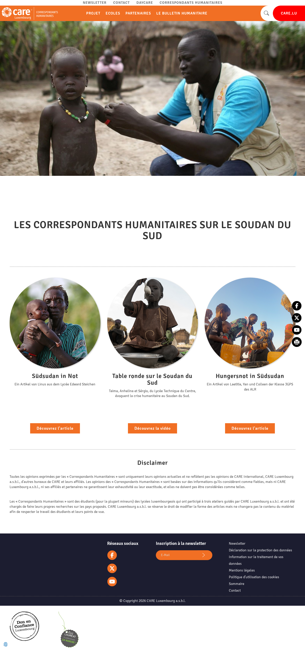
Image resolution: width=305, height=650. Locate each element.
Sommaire (236, 584)
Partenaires (138, 13)
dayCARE (144, 2)
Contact (121, 2)
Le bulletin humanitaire (181, 13)
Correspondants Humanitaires (191, 2)
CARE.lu (289, 13)
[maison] (29, 13)
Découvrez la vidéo (152, 428)
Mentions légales (242, 570)
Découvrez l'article (55, 428)
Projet (93, 13)
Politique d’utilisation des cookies (254, 577)
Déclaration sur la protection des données (260, 550)
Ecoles (113, 13)
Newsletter (95, 2)
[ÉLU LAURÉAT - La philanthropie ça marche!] (68, 630)
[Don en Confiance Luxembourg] (24, 630)
